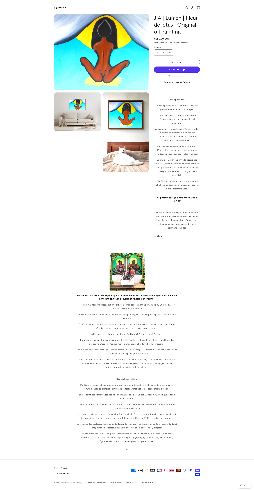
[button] (187, 8)
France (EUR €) (63, 473)
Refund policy (90, 482)
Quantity (157, 47)
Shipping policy (130, 482)
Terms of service (116, 482)
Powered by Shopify (74, 483)
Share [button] (159, 236)
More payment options (177, 76)
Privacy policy (102, 482)
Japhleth (64, 483)
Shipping (168, 43)
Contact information (146, 482)
